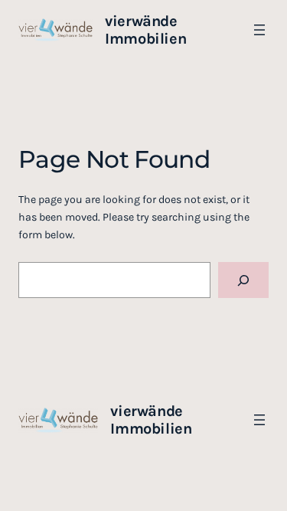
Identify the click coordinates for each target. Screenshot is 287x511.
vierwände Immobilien (145, 29)
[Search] (243, 280)
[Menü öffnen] (259, 30)
